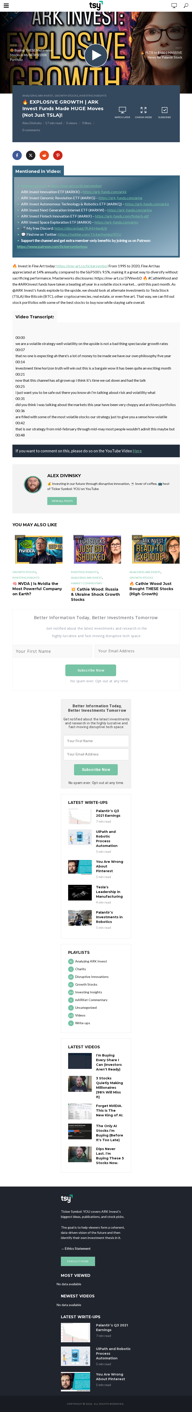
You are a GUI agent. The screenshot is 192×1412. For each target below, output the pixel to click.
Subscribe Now (91, 670)
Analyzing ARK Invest (37, 95)
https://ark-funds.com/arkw (129, 210)
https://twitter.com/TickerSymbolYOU (89, 234)
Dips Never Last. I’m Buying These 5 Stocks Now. (110, 1156)
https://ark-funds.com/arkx (116, 222)
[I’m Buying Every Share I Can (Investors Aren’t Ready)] (80, 1061)
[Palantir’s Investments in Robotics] (80, 918)
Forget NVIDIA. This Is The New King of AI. (109, 1110)
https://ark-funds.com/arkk (105, 191)
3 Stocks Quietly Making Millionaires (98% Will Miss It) (109, 1087)
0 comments (31, 130)
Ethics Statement (78, 1248)
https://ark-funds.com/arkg (120, 198)
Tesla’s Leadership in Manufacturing (109, 892)
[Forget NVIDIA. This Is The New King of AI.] (80, 1111)
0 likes (86, 123)
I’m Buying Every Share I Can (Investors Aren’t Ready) (109, 1062)
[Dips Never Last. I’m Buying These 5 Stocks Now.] (80, 1154)
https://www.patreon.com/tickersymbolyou (52, 246)
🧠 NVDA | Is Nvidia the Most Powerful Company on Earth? (37, 588)
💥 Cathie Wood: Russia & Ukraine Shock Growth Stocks (95, 594)
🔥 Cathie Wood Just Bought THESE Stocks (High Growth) (151, 588)
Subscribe (164, 117)
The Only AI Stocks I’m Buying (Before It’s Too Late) (109, 1133)
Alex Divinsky (32, 123)
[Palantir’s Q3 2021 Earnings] (80, 816)
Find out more (78, 1261)
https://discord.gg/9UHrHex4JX (81, 228)
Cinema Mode (143, 117)
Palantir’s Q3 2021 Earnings (108, 813)
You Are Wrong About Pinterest (109, 866)
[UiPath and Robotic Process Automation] (80, 837)
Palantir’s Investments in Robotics (109, 917)
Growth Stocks (66, 95)
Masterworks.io (34, 185)
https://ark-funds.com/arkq (147, 204)
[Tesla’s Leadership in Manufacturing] (80, 892)
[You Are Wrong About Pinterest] (80, 867)
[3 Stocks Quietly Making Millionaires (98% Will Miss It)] (80, 1084)
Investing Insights (92, 95)
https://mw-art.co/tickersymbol (75, 185)
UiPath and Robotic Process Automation (107, 839)
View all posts (62, 501)
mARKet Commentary (86, 583)
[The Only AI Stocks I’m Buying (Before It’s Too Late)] (80, 1131)
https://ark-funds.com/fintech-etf (122, 216)
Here (137, 450)
